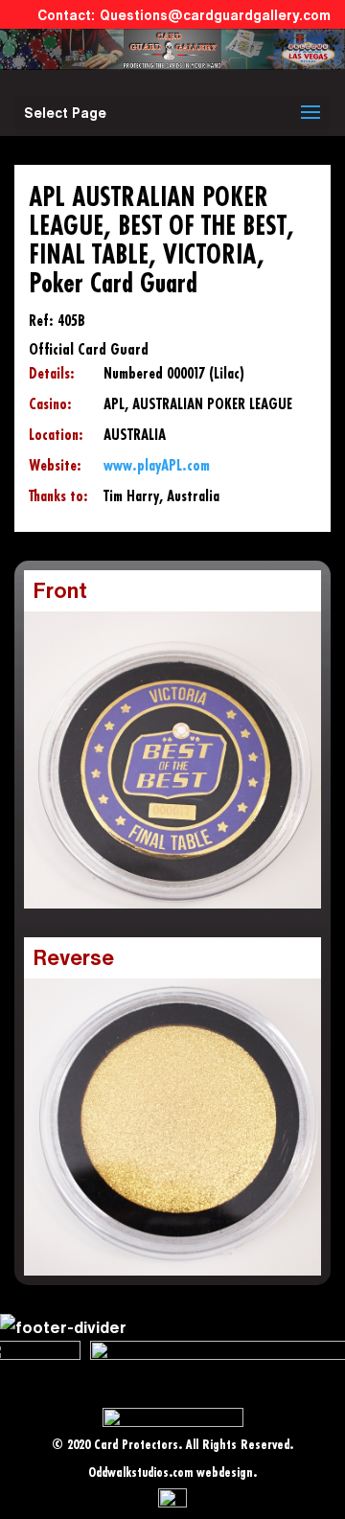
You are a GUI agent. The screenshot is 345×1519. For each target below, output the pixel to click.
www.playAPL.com (157, 466)
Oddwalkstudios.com (140, 1473)
